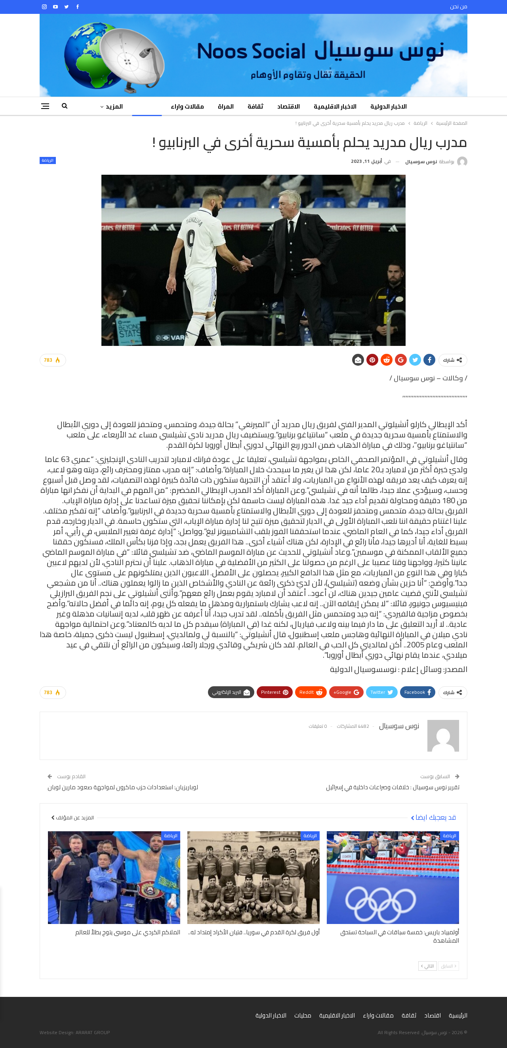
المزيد (114, 106)
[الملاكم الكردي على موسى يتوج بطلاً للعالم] (114, 877)
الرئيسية (458, 1015)
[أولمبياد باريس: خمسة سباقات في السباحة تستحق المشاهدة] (393, 877)
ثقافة (255, 106)
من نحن (458, 6)
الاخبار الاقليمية (335, 106)
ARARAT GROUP (93, 1032)
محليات (302, 1015)
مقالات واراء (187, 106)
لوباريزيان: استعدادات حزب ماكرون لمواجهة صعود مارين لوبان (123, 787)
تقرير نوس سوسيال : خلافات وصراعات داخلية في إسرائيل (392, 787)
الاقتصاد (288, 106)
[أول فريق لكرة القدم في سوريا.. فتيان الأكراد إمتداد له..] (253, 877)
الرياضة (147, 106)
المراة (226, 106)
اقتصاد (432, 1015)
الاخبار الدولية (388, 106)
